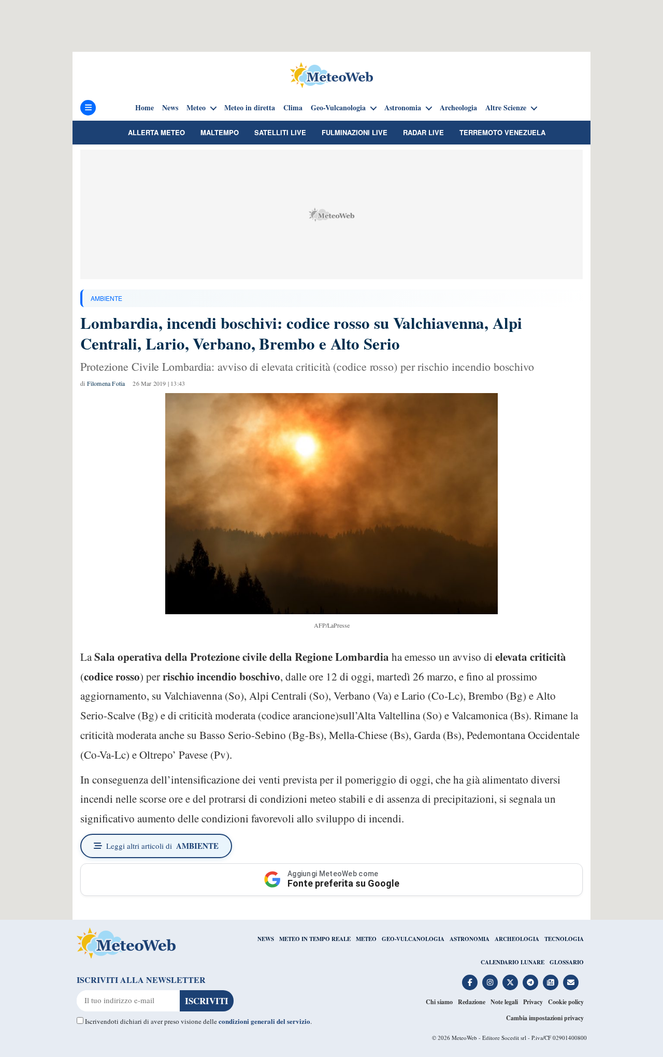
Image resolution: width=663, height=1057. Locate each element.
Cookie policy (566, 1001)
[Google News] (550, 982)
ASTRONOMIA (469, 939)
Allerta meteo (156, 132)
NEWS (265, 939)
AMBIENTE (106, 298)
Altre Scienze (505, 108)
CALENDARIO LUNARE (512, 962)
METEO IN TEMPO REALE (315, 939)
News (170, 108)
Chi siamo (439, 1001)
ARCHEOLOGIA (517, 939)
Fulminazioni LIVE (354, 132)
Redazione (471, 1001)
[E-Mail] (571, 982)
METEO (366, 939)
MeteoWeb (464, 1037)
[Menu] (88, 107)
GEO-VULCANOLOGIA (413, 939)
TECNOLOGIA (564, 939)
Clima (292, 108)
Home (144, 108)
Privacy (533, 1001)
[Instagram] (490, 982)
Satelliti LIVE (280, 132)
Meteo (196, 108)
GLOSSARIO (567, 962)
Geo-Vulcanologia (338, 108)
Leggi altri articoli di (162, 845)
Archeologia (458, 108)
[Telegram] (530, 982)
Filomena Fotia (106, 383)
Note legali (504, 1001)
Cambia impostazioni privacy (545, 1017)
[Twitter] (510, 982)
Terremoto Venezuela (502, 132)
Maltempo (219, 132)
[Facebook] (470, 982)
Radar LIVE (423, 132)
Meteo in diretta (249, 108)
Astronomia (402, 108)
